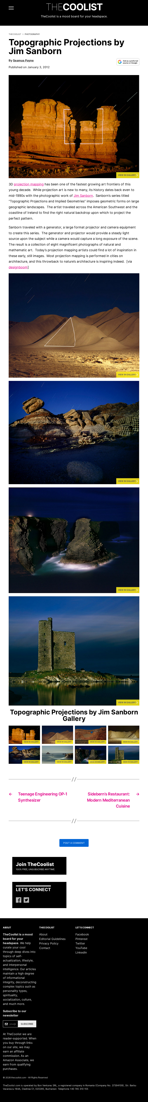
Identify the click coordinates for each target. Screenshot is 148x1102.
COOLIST (74, 7)
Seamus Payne (23, 60)
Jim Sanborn (83, 196)
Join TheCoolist (35, 864)
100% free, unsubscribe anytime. (35, 869)
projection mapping (29, 184)
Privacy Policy (48, 943)
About (43, 934)
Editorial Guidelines (52, 939)
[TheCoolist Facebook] (18, 900)
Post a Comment (74, 843)
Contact (44, 948)
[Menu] (8, 8)
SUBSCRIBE (27, 1023)
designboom (18, 267)
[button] (74, 126)
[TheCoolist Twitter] (26, 900)
